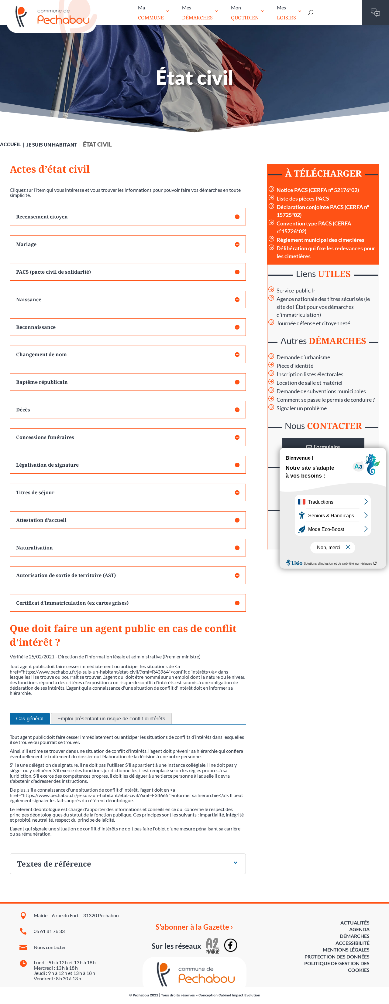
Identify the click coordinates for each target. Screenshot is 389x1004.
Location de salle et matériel (310, 383)
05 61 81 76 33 (49, 931)
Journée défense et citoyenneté (313, 323)
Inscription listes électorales (310, 374)
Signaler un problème (302, 408)
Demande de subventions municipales (321, 391)
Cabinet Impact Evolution (239, 995)
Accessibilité (353, 943)
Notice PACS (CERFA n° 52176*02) (318, 190)
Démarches (355, 936)
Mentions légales (346, 949)
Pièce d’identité (295, 366)
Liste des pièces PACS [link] (303, 198)
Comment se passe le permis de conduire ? (326, 400)
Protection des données (337, 956)
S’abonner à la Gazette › (194, 927)
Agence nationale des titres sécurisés (320, 299)
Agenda (359, 929)
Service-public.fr (296, 290)
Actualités (355, 922)
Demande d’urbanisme (303, 357)
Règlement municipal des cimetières (320, 240)
